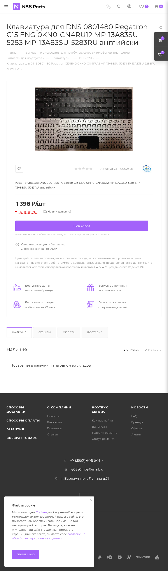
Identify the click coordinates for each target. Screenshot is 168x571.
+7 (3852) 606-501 (85, 460)
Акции (136, 434)
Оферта (137, 428)
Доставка (94, 332)
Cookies (41, 512)
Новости (53, 416)
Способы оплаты (23, 420)
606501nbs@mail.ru (87, 469)
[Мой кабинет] (129, 7)
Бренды (137, 422)
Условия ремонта (104, 432)
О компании (59, 407)
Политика (54, 428)
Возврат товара (22, 438)
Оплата (69, 332)
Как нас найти (102, 420)
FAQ (134, 416)
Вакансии (54, 422)
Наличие (19, 332)
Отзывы (44, 332)
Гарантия (15, 429)
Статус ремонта (103, 438)
